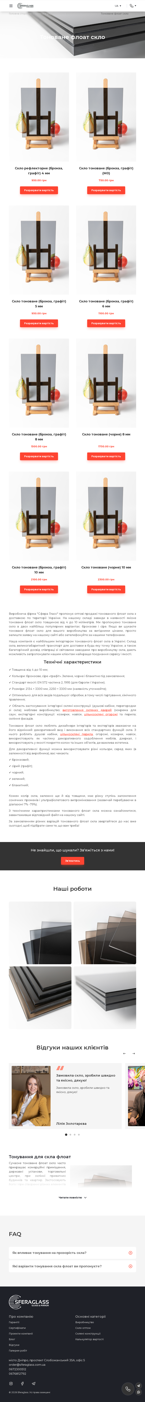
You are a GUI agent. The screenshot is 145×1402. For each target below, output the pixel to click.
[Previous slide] (124, 1053)
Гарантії (14, 1322)
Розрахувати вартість (39, 190)
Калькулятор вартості (89, 1339)
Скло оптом (83, 1328)
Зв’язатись (72, 860)
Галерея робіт (18, 1350)
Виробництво (84, 1322)
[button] (66, 1135)
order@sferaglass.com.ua (27, 1364)
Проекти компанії (21, 1333)
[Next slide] (133, 1053)
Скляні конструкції (88, 1333)
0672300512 (17, 1369)
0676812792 (17, 1373)
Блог (12, 1339)
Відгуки (14, 1345)
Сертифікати (17, 1328)
